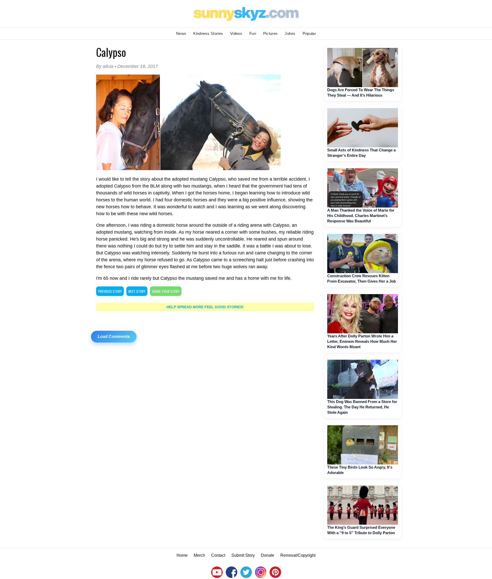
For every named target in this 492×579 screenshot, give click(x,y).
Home (182, 555)
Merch (199, 555)
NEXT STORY (136, 291)
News (181, 33)
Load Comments (114, 336)
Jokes (290, 33)
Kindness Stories (208, 33)
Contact (218, 555)
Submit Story (243, 555)
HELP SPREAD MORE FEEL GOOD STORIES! (205, 307)
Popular (309, 33)
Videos (236, 33)
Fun (252, 33)
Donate (267, 555)
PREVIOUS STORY (110, 291)
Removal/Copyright (297, 555)
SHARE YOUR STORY (165, 291)
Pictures (270, 33)
